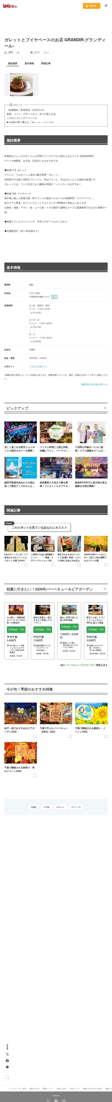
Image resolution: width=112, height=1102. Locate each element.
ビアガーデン (88, 665)
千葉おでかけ (61, 1088)
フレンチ (77, 806)
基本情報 (14, 267)
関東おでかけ (34, 1088)
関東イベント (48, 1088)
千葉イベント (75, 1088)
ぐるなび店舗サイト (38, 366)
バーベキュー (73, 665)
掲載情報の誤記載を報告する (94, 384)
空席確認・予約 (16, 629)
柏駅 (34, 807)
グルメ (61, 807)
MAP (54, 297)
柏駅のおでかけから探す (92, 1088)
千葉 (47, 807)
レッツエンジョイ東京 (17, 1088)
